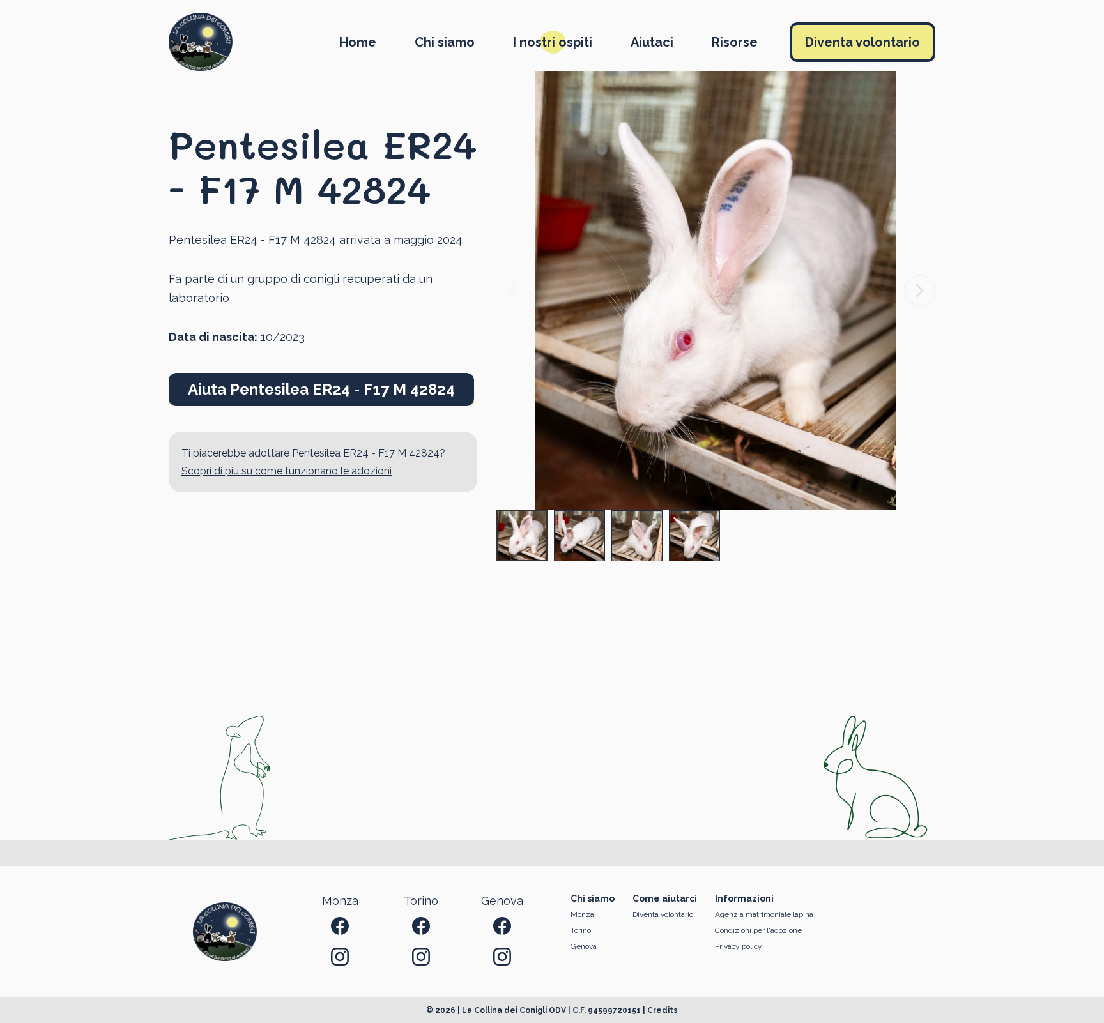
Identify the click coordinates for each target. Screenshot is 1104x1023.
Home (357, 42)
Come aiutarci (664, 898)
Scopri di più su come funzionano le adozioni (286, 471)
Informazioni (744, 898)
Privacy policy (738, 946)
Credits (662, 1010)
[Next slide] (920, 290)
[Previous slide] (511, 290)
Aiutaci (652, 42)
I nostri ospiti (552, 42)
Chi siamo (445, 42)
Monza (582, 914)
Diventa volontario (862, 42)
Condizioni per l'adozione (758, 930)
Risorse (735, 42)
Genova (584, 946)
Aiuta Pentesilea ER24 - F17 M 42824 (321, 389)
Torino (581, 930)
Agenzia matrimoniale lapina (764, 914)
